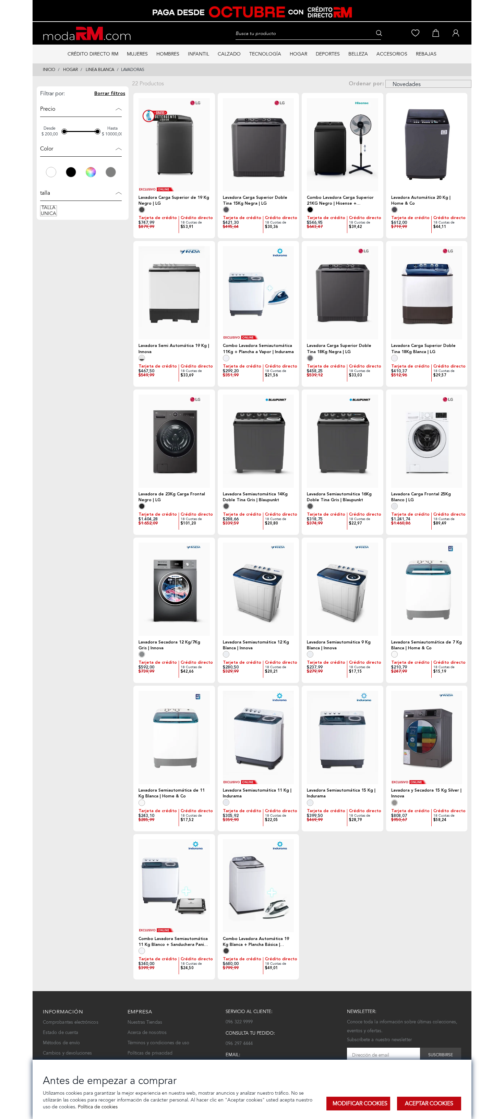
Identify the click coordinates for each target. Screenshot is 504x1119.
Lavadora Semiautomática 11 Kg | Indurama (257, 793)
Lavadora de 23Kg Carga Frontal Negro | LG (172, 497)
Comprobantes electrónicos (70, 1022)
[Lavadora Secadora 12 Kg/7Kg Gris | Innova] (174, 589)
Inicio (49, 69)
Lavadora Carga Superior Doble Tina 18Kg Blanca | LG (423, 348)
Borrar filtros (109, 94)
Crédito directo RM (93, 54)
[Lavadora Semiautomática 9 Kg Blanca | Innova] (342, 589)
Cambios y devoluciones (67, 1053)
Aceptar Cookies (429, 1103)
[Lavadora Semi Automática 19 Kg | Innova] (174, 292)
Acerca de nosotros (147, 1032)
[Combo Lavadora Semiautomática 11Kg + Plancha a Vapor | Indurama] (258, 292)
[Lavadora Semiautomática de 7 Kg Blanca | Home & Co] (427, 589)
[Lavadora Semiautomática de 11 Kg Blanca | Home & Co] (174, 737)
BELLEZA (358, 54)
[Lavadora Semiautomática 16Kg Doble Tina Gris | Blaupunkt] (342, 441)
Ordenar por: (366, 84)
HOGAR (298, 54)
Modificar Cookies (360, 1103)
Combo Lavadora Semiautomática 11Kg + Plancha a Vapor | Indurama (258, 348)
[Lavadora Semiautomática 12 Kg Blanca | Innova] (258, 589)
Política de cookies (97, 1107)
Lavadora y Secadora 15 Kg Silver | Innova (426, 793)
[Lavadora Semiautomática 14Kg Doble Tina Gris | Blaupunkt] (258, 441)
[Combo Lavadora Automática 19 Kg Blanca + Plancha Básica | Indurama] (258, 885)
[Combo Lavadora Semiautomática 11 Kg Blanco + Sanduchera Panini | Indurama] (174, 885)
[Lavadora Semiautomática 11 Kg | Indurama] (258, 737)
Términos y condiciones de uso (159, 1043)
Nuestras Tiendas (145, 1022)
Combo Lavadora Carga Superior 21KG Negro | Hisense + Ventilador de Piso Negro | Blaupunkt (340, 200)
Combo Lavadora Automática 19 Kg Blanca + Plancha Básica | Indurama (256, 942)
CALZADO (229, 54)
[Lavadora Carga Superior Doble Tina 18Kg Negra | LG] (342, 292)
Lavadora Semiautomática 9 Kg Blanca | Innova (339, 645)
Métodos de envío (61, 1043)
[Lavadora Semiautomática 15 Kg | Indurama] (342, 737)
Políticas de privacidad (150, 1053)
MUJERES (137, 54)
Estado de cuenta (60, 1032)
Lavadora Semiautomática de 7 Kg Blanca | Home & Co (426, 645)
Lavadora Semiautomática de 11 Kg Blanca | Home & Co (172, 793)
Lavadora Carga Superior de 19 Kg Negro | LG (174, 200)
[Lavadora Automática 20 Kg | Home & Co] (427, 144)
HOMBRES (167, 54)
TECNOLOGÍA (265, 54)
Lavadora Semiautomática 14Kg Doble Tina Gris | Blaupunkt (255, 497)
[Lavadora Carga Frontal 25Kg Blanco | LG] (427, 441)
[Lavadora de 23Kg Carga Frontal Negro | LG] (174, 441)
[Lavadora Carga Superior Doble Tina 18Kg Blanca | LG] (427, 292)
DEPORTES (328, 54)
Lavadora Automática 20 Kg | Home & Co (421, 200)
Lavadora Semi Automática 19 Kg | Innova (174, 348)
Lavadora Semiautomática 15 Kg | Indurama (341, 793)
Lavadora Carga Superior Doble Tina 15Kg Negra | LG (255, 200)
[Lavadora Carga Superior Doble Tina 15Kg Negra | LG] (258, 144)
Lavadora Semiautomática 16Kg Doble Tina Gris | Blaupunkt (339, 497)
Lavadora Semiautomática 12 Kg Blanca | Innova (256, 645)
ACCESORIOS (391, 54)
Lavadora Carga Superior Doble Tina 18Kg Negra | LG (339, 348)
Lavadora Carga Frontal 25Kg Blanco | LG (421, 497)
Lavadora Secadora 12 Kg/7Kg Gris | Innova (169, 645)
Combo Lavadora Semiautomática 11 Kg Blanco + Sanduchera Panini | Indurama (173, 942)
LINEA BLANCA (100, 69)
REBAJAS (426, 54)
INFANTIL (198, 54)
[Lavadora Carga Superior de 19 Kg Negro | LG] (174, 144)
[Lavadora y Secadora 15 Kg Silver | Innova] (427, 737)
